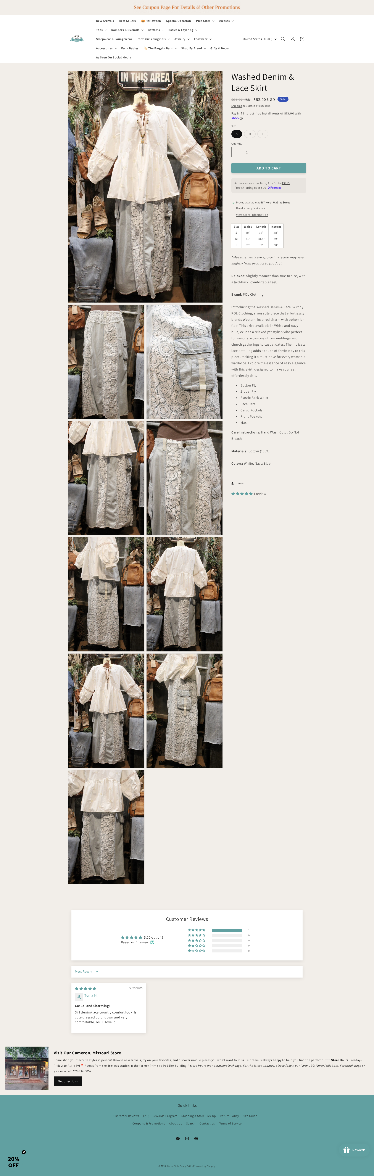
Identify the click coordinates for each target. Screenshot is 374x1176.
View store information (252, 215)
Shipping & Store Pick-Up (198, 1116)
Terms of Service (230, 1123)
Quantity (236, 143)
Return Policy (229, 1116)
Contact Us (207, 1123)
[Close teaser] (24, 1152)
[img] (85, 988)
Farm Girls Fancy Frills (180, 1166)
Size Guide (250, 1116)
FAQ (145, 1116)
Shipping (236, 105)
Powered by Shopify (204, 1166)
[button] (204, 20)
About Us (175, 1123)
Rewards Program (165, 1116)
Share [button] (240, 483)
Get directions (68, 1081)
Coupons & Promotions (148, 1123)
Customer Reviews (126, 1116)
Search (191, 1123)
